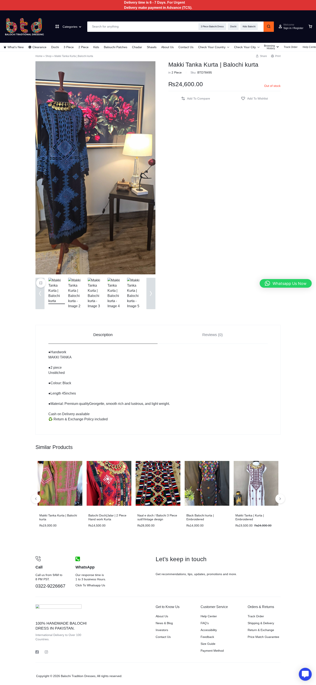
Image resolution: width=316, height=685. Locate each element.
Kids (96, 47)
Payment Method (212, 650)
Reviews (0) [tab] (212, 335)
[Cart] (310, 26)
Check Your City (245, 47)
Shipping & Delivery (261, 623)
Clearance (39, 47)
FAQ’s (205, 623)
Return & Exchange (261, 630)
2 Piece (83, 47)
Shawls (151, 47)
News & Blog (164, 623)
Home (39, 56)
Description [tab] (103, 335)
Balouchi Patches (115, 47)
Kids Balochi (249, 26)
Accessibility (209, 630)
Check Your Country (211, 47)
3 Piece (69, 47)
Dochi (233, 26)
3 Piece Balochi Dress (212, 26)
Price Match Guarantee (263, 637)
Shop (48, 56)
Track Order (291, 47)
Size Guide (208, 643)
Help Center (209, 616)
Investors (162, 630)
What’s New (16, 47)
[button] (261, 56)
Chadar (137, 47)
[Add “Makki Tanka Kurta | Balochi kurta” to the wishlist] (254, 98)
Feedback (207, 637)
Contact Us (185, 47)
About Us (167, 47)
